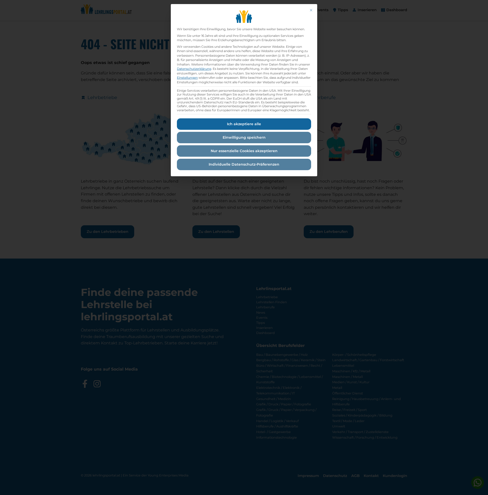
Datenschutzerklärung (194, 69)
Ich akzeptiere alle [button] (244, 124)
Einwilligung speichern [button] (244, 137)
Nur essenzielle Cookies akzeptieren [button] (244, 151)
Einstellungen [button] (187, 77)
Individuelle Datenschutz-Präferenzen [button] (244, 164)
